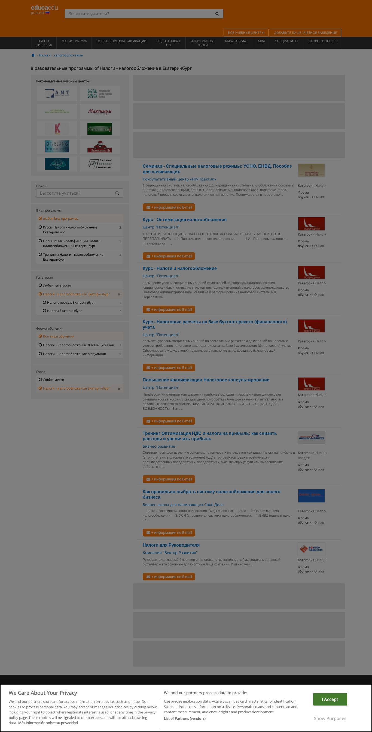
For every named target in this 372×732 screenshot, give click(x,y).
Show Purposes (330, 718)
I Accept (330, 699)
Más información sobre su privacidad (48, 722)
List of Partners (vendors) (185, 718)
